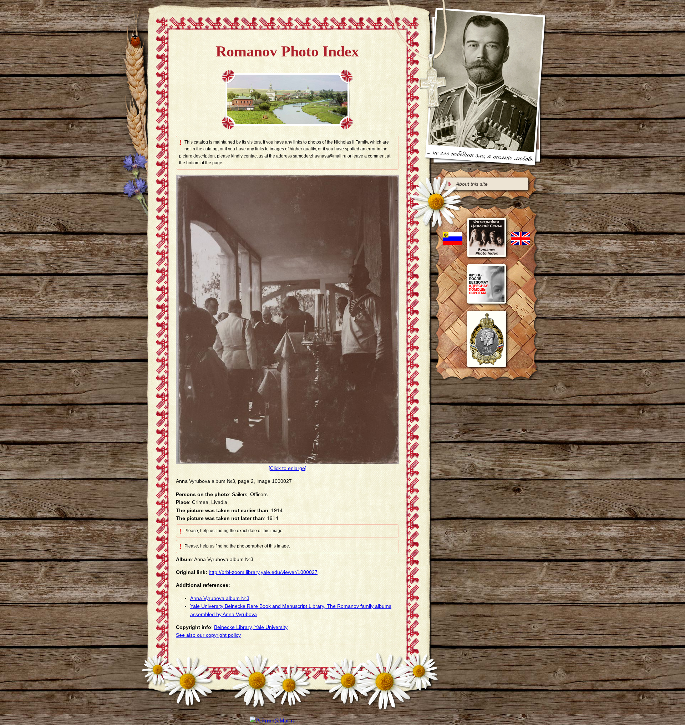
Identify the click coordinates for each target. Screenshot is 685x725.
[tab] (485, 184)
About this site (472, 184)
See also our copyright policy (208, 635)
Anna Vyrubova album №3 (219, 598)
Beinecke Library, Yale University (251, 627)
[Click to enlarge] (287, 468)
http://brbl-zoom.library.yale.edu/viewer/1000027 (263, 572)
